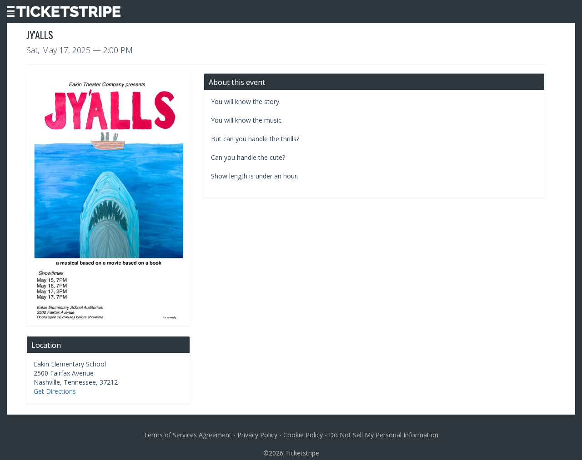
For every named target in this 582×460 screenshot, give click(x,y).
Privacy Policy (257, 434)
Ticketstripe (302, 453)
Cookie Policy (303, 434)
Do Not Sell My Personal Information (383, 434)
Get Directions (55, 391)
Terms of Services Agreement (187, 434)
